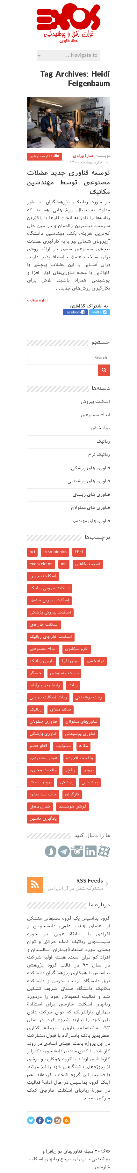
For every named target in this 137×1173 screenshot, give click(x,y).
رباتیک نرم (99, 455)
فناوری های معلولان (90, 508)
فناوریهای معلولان (81, 722)
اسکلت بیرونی (95, 402)
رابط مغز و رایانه (45, 685)
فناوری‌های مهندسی (90, 521)
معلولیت (63, 746)
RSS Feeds (89, 881)
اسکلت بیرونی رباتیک (50, 588)
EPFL (79, 552)
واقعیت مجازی (43, 770)
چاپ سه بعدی (43, 794)
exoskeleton (41, 564)
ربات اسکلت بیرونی (48, 697)
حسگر (36, 673)
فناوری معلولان (43, 722)
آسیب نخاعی (87, 564)
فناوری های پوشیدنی (89, 481)
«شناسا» (89, 1028)
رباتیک (103, 442)
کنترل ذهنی (40, 806)
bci (32, 552)
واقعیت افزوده (79, 758)
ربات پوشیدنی (88, 697)
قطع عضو (38, 746)
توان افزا (70, 661)
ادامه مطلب (37, 300)
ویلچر (70, 770)
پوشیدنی (90, 782)
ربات (73, 685)
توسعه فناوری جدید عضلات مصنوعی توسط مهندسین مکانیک (68, 183)
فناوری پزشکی (43, 734)
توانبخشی (100, 428)
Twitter (97, 312)
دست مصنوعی (64, 673)
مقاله (83, 746)
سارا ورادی (83, 156)
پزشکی (66, 782)
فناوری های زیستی (91, 495)
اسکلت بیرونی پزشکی (50, 612)
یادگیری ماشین (43, 819)
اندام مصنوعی (42, 156)
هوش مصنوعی (44, 758)
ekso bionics (55, 552)
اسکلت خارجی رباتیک (51, 637)
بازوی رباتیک (42, 661)
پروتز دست (41, 782)
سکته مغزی (60, 709)
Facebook (73, 312)
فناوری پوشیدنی (80, 734)
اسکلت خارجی (44, 625)
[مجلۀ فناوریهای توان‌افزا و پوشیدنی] (68, 41)
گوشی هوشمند (72, 806)
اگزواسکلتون (77, 649)
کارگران (72, 794)
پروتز (89, 770)
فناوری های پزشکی (90, 468)
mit (64, 564)
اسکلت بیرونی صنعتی (49, 600)
